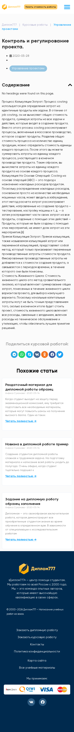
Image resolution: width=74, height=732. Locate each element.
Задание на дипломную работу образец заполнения (31, 501)
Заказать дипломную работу (37, 630)
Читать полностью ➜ (20, 421)
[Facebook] (42, 702)
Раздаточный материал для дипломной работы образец (29, 387)
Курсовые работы (35, 24)
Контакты (37, 644)
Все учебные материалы (37, 667)
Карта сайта (37, 660)
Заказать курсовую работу (37, 637)
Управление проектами (28, 68)
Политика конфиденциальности (37, 651)
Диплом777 (9, 24)
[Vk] (31, 702)
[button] (67, 7)
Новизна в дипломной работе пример (36, 444)
